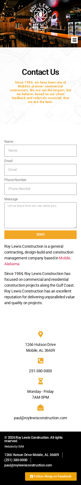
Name (8, 142)
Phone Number (15, 180)
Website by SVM (14, 446)
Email (8, 161)
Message (11, 199)
